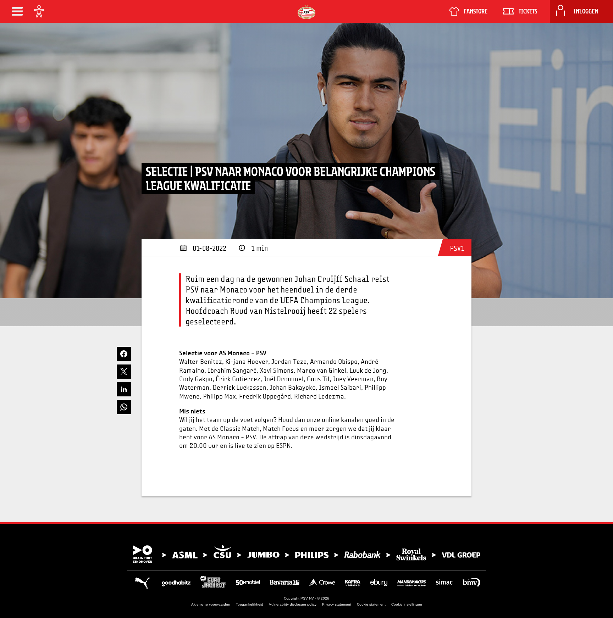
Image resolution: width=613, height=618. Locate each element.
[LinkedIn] (124, 389)
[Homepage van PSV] (306, 12)
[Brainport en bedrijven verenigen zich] (306, 554)
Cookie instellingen (406, 604)
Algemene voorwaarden (210, 604)
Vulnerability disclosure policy (292, 604)
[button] (17, 11)
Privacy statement (336, 604)
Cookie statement (371, 604)
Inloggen (586, 11)
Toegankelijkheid (249, 604)
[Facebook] (124, 354)
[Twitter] (124, 371)
